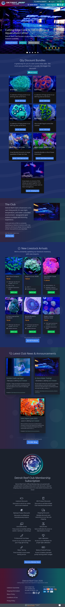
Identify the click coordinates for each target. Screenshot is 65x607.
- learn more (15, 283)
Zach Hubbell (23, 381)
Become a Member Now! (32, 562)
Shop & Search (12, 43)
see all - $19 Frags (20, 101)
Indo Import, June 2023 (29, 418)
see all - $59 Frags (20, 129)
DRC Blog (33, 442)
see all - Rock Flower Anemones (44, 158)
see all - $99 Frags (44, 129)
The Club (10, 236)
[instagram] (60, 5)
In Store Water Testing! (43, 378)
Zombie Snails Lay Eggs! (15, 378)
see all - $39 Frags (44, 101)
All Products (33, 340)
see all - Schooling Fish (32, 191)
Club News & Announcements (18, 392)
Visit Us (42, 5)
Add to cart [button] (14, 292)
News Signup (51, 5)
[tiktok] (62, 5)
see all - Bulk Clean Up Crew (20, 158)
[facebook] (58, 5)
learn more (33, 72)
